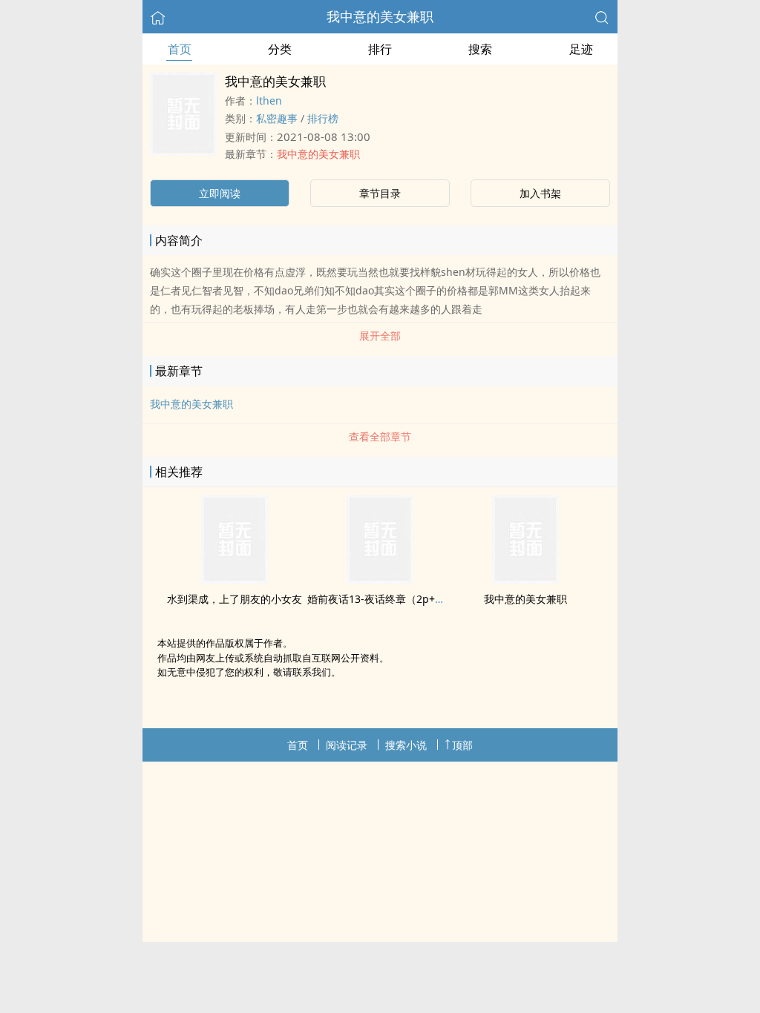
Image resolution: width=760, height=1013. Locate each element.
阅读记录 (346, 745)
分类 (280, 49)
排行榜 (322, 118)
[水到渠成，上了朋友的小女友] (234, 579)
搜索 (480, 49)
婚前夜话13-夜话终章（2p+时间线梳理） (402, 599)
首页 (179, 49)
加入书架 (540, 193)
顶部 (462, 745)
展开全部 (380, 336)
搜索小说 (406, 745)
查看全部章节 (380, 436)
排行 (380, 49)
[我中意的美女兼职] (525, 579)
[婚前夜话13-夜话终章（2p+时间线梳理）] (380, 579)
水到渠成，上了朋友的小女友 (234, 599)
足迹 (581, 49)
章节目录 (380, 193)
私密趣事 (277, 118)
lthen (269, 100)
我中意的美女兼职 (380, 16)
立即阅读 (219, 193)
